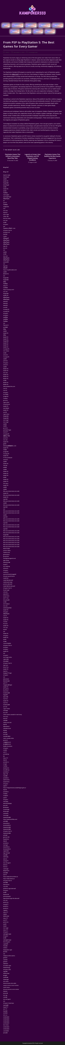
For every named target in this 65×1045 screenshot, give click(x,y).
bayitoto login (6, 175)
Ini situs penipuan (7, 457)
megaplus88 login (7, 685)
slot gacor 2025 (7, 969)
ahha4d (5, 732)
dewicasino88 (6, 562)
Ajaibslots (5, 963)
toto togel (5, 928)
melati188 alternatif (8, 580)
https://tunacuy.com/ (8, 289)
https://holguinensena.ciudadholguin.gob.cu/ (14, 787)
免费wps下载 (6, 436)
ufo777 (5, 752)
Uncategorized (33, 52)
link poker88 (6, 600)
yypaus (5, 797)
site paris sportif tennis (9, 576)
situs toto (5, 716)
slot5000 (5, 1013)
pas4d (4, 639)
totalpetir (5, 795)
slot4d (4, 191)
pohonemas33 (6, 896)
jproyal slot (6, 556)
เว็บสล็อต (5, 193)
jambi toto (5, 902)
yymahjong (6, 754)
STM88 (5, 449)
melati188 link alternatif (9, 586)
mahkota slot (6, 552)
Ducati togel (6, 590)
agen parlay (6, 560)
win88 (4, 938)
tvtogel (5, 764)
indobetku (5, 813)
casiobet (5, 959)
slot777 (5, 202)
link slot (5, 248)
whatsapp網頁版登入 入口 (9, 445)
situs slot (5, 210)
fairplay (5, 730)
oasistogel (5, 868)
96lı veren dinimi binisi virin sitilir (11, 491)
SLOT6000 (5, 394)
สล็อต (4, 281)
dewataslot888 (7, 817)
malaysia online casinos (9, 955)
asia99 (4, 924)
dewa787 (5, 301)
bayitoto (5, 212)
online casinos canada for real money (12, 714)
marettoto (5, 572)
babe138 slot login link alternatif (11, 898)
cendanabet (6, 1017)
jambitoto (5, 906)
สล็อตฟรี (5, 268)
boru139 (5, 712)
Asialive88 (5, 977)
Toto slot (5, 627)
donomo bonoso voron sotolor (11, 989)
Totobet (5, 621)
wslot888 (5, 821)
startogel (5, 845)
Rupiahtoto (6, 839)
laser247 (5, 718)
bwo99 (5, 629)
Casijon (5, 236)
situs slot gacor (7, 863)
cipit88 (5, 179)
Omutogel (5, 815)
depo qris (5, 665)
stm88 (4, 602)
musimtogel (6, 809)
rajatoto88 (5, 659)
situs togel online (7, 657)
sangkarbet (6, 206)
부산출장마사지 (7, 744)
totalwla (5, 793)
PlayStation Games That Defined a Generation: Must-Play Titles (12, 156)
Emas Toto (6, 667)
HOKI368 (5, 710)
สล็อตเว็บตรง (6, 198)
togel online (6, 402)
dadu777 (5, 285)
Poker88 (5, 946)
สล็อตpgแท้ (6, 238)
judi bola (5, 360)
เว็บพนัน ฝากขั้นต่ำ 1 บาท (9, 228)
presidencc (6, 772)
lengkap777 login (7, 673)
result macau (6, 987)
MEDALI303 (6, 916)
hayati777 (5, 1007)
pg (3, 756)
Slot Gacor (5, 483)
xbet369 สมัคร (6, 736)
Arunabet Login (7, 965)
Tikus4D (5, 465)
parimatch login (7, 430)
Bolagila (5, 975)
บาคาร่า (5, 616)
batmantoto (6, 884)
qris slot (5, 706)
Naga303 (5, 695)
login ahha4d (6, 853)
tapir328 (5, 499)
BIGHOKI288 (6, 681)
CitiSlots (5, 948)
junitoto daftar (7, 550)
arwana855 (6, 262)
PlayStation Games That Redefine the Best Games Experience (52, 156)
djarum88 (5, 697)
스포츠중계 (6, 1031)
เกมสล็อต (5, 287)
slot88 (4, 187)
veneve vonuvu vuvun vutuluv (11, 985)
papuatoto (6, 594)
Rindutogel (6, 811)
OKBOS (5, 914)
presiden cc (6, 762)
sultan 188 (5, 216)
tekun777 (5, 758)
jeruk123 (5, 740)
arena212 (5, 355)
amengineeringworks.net (9, 558)
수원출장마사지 (7, 742)
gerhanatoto (6, 554)
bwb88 (5, 467)
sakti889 (5, 720)
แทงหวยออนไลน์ (7, 608)
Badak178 (5, 337)
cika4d (4, 926)
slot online (5, 981)
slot (4, 226)
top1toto (5, 698)
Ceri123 (5, 388)
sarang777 (5, 861)
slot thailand (6, 604)
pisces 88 (5, 993)
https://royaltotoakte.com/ (10, 270)
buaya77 (5, 564)
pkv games (6, 689)
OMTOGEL (5, 857)
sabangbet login (7, 940)
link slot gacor (6, 942)
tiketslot (5, 991)
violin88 (5, 997)
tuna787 (5, 307)
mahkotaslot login (7, 582)
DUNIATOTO (6, 782)
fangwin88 (5, 183)
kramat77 (5, 432)
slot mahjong (6, 566)
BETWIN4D (6, 807)
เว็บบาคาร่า (6, 325)
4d (3, 200)
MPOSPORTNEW (7, 803)
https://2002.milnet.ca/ (9, 878)
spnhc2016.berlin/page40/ (9, 574)
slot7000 (5, 734)
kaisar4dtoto (6, 823)
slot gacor (5, 224)
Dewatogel (6, 979)
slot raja (5, 995)
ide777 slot (6, 598)
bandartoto (6, 768)
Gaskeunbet (6, 973)
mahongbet (6, 195)
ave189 (5, 412)
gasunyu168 (6, 837)
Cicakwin (5, 398)
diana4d (5, 234)
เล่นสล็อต (5, 317)
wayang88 (5, 1005)
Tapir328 (5, 266)
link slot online (6, 218)
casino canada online (8, 738)
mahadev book (7, 728)
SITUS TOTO (6, 596)
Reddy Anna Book (7, 746)
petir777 (5, 683)
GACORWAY (6, 408)
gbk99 (4, 444)
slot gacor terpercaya (8, 1003)
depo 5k (5, 246)
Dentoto (5, 866)
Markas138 (6, 894)
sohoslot (5, 592)
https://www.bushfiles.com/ (10, 819)
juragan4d (5, 396)
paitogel (5, 835)
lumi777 (5, 920)
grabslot (5, 957)
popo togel (6, 214)
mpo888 (5, 776)
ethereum (5, 568)
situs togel (5, 420)
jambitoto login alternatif (9, 888)
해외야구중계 (6, 548)
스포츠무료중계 (7, 643)
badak (4, 477)
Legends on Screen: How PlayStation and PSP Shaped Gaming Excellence (32, 157)
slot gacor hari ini (7, 230)
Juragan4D (5, 451)
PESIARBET (6, 661)
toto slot (5, 220)
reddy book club (7, 722)
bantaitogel (6, 177)
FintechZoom (6, 404)
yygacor (5, 785)
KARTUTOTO (6, 780)
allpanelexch (6, 726)
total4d (5, 750)
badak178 (5, 181)
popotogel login (7, 196)
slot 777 (5, 1009)
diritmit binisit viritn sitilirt (9, 983)
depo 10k (5, 774)
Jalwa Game (6, 679)
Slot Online (6, 1025)
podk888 (5, 327)
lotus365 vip (6, 770)
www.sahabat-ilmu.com (9, 386)
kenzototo (5, 691)
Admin (7, 52)
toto (4, 208)
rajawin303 (6, 851)
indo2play (5, 801)
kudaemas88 (6, 693)
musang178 (6, 309)
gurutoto (5, 400)
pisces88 (5, 1033)
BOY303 (5, 951)
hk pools (5, 623)
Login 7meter (6, 708)
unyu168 (5, 886)
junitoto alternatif (7, 584)
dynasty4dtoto (7, 825)
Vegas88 (5, 971)
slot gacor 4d (6, 232)
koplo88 (5, 1011)
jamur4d (5, 805)
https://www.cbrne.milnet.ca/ (10, 876)
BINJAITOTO (6, 870)
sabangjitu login (7, 934)
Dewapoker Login (7, 950)
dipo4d (5, 724)
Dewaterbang (6, 967)
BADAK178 (5, 274)
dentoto (5, 865)
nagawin (5, 910)
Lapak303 (5, 944)
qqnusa (5, 859)
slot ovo (5, 1015)
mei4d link (5, 578)
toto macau (6, 351)
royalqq (5, 766)
